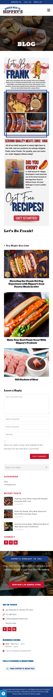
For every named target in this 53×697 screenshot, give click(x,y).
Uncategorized (10, 485)
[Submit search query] (46, 467)
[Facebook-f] (6, 542)
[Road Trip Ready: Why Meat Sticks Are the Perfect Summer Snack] (8, 514)
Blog (6, 482)
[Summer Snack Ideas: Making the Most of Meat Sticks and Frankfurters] (8, 526)
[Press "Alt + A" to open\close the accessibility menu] (3, 693)
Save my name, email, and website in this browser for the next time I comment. (23, 447)
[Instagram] (11, 542)
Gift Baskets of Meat (26, 379)
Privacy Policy (17, 694)
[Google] (16, 542)
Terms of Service (30, 694)
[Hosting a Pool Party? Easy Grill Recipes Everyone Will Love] (8, 501)
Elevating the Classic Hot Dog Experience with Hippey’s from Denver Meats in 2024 (26, 284)
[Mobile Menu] (48, 10)
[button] (26, 585)
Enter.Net (16, 692)
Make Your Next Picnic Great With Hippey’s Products (26, 341)
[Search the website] (26, 467)
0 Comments (19, 504)
